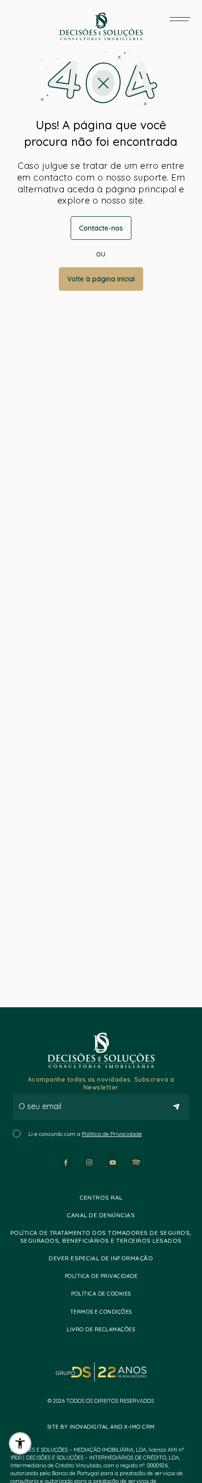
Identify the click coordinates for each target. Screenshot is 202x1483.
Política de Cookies (101, 1293)
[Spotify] (136, 1162)
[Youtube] (113, 1162)
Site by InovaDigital (78, 1426)
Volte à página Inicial (101, 279)
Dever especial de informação (101, 1258)
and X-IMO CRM (132, 1426)
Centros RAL (101, 1197)
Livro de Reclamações (101, 1329)
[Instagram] (89, 1162)
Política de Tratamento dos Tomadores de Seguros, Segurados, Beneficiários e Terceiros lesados (101, 1236)
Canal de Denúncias (101, 1215)
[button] (20, 1443)
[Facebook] (66, 1162)
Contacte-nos (101, 228)
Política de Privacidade (112, 1133)
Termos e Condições (101, 1311)
